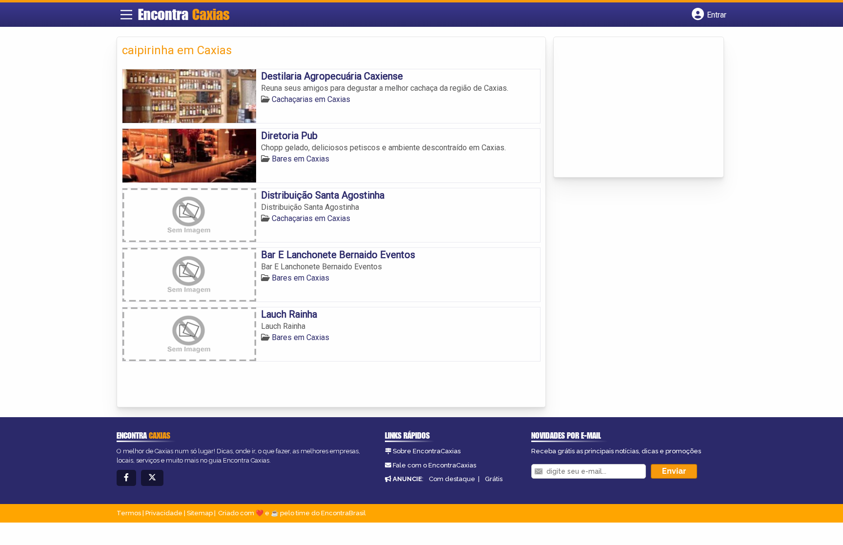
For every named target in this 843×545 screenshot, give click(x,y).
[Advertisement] (632, 108)
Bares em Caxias (300, 158)
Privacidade (163, 513)
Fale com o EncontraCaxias (434, 465)
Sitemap (200, 513)
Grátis (493, 479)
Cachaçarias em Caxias (311, 99)
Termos (129, 513)
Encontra (184, 14)
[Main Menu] (126, 14)
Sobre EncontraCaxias (427, 451)
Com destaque (452, 479)
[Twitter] (152, 478)
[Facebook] (126, 478)
